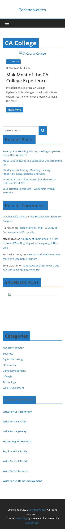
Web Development (13, 388)
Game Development (14, 370)
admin (29, 67)
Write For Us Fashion (15, 421)
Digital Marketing (13, 359)
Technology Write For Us (17, 441)
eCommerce (10, 365)
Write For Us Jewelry (15, 431)
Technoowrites (32, 9)
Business (8, 353)
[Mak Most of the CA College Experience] (32, 53)
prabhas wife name (14, 216)
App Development (13, 347)
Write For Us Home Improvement (22, 481)
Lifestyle (7, 376)
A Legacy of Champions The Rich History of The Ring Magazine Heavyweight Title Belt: (31, 243)
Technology (13, 61)
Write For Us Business (15, 471)
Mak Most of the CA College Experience (27, 78)
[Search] (43, 130)
